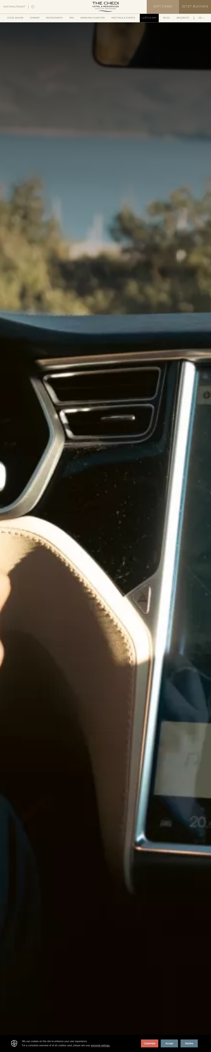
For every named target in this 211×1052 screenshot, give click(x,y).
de (200, 18)
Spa (72, 18)
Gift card (162, 6)
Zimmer (35, 18)
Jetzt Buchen (195, 6)
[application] (105, 1043)
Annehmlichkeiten (92, 18)
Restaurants (54, 18)
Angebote (183, 18)
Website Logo (105, 7)
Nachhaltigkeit (14, 7)
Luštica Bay (149, 18)
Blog (166, 18)
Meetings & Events (123, 18)
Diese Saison (15, 18)
